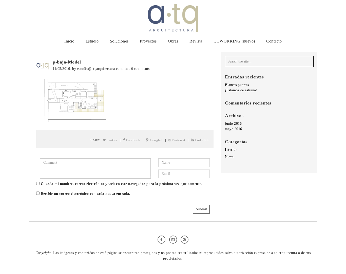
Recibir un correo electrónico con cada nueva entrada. (85, 194)
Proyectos (148, 41)
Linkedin (201, 140)
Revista (195, 41)
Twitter (111, 140)
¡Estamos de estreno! (241, 90)
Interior (231, 150)
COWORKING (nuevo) (234, 41)
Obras (173, 41)
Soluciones (119, 41)
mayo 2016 (233, 129)
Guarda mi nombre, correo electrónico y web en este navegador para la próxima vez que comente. (122, 184)
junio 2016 (233, 123)
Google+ (156, 140)
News (229, 157)
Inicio (69, 41)
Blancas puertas (237, 85)
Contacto (274, 41)
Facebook (132, 140)
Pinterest (178, 140)
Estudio (92, 41)
